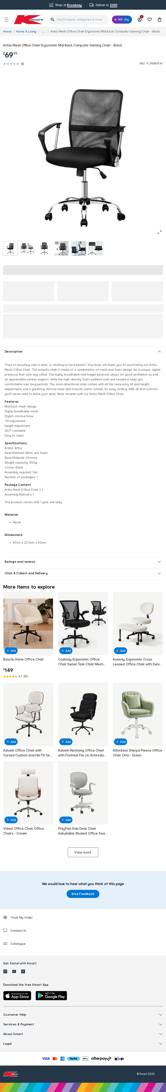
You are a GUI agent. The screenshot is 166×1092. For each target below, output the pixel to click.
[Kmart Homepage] (28, 19)
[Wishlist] (149, 19)
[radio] (10, 248)
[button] (6, 19)
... (43, 31)
